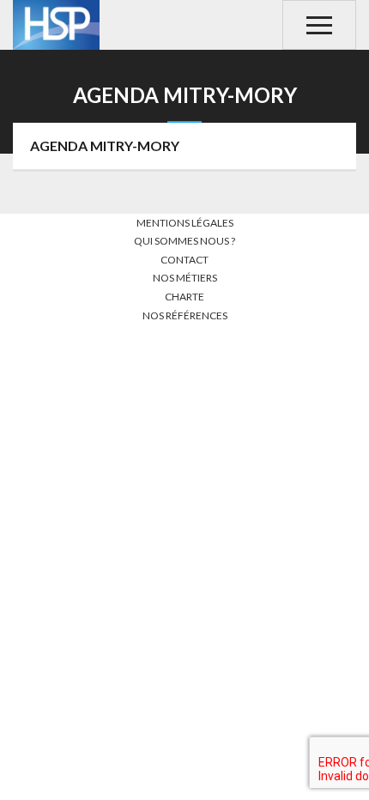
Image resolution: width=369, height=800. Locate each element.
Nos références (184, 315)
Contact (184, 259)
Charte (184, 296)
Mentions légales (184, 222)
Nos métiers (185, 277)
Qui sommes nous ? (184, 240)
